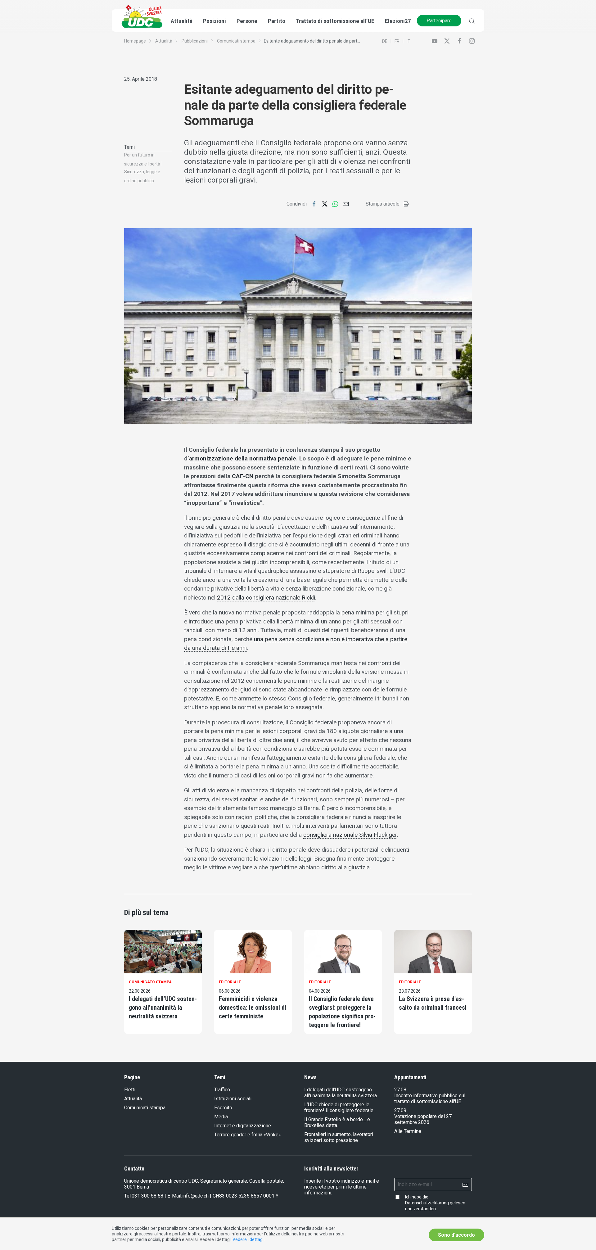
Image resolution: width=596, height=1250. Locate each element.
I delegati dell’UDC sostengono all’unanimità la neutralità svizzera (163, 1007)
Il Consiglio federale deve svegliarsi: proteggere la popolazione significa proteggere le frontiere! (342, 1012)
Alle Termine (407, 1131)
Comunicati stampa (236, 40)
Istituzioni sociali (232, 1099)
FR (397, 41)
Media (221, 1117)
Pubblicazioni (195, 40)
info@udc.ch (195, 1196)
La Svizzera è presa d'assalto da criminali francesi (433, 1003)
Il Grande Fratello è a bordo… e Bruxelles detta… (337, 1122)
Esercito (223, 1108)
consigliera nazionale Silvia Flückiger (350, 834)
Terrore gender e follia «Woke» (247, 1135)
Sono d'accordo (456, 1235)
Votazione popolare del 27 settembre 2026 (423, 1119)
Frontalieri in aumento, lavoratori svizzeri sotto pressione (338, 1137)
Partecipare (439, 21)
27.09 (400, 1110)
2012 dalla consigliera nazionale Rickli (266, 597)
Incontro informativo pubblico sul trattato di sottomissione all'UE (429, 1098)
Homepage (135, 40)
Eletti (129, 1090)
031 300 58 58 (147, 1196)
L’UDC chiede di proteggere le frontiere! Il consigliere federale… (340, 1107)
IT (408, 41)
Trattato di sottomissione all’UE (335, 21)
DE (384, 41)
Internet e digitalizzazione (242, 1126)
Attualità (163, 40)
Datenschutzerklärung (427, 1202)
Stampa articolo (383, 204)
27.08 (400, 1090)
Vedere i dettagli (248, 1239)
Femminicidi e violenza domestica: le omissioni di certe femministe (252, 1007)
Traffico (222, 1090)
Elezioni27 (398, 21)
